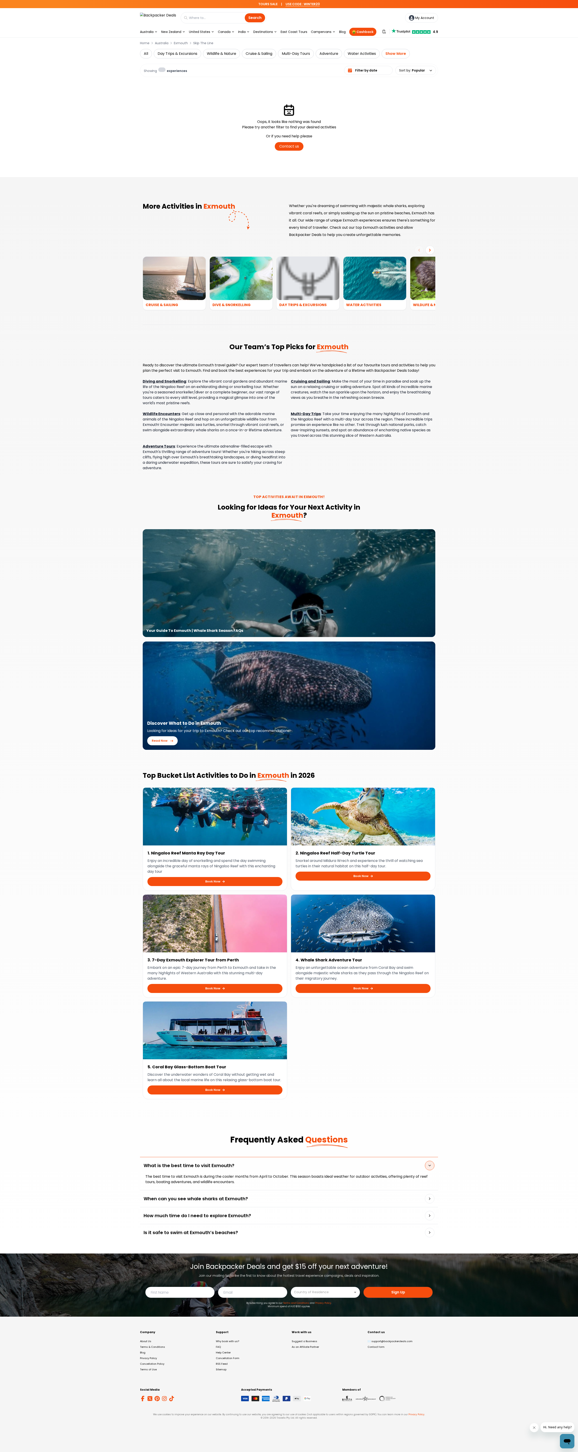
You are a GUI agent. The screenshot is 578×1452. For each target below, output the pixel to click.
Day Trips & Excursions (177, 53)
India (242, 32)
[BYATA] (347, 1398)
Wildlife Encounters (161, 413)
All (146, 53)
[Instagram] (164, 1398)
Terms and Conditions (296, 1303)
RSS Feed (222, 1364)
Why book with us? (227, 1341)
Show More (395, 53)
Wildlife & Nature (221, 53)
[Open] (355, 1292)
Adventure (328, 53)
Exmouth (181, 43)
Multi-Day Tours (296, 53)
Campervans (321, 32)
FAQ (218, 1347)
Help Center (223, 1352)
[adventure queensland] (366, 1398)
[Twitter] (150, 1398)
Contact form (376, 1347)
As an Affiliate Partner (305, 1347)
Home (144, 43)
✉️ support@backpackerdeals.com (390, 1341)
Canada (224, 32)
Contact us (289, 146)
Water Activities (362, 53)
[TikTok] (171, 1398)
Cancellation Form (227, 1358)
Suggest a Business (304, 1341)
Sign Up (398, 1292)
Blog (342, 32)
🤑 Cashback (362, 32)
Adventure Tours (159, 446)
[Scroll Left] (419, 250)
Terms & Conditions (152, 1347)
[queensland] (387, 1398)
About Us (145, 1341)
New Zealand (171, 32)
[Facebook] (142, 1398)
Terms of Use (148, 1369)
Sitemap (221, 1369)
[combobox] (322, 1292)
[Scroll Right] (429, 250)
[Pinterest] (157, 1398)
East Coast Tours (294, 32)
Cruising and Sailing (310, 381)
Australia (147, 32)
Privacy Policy (323, 1303)
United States (199, 32)
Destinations (263, 32)
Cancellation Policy (152, 1364)
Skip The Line (203, 43)
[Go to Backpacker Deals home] (158, 18)
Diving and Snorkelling (164, 381)
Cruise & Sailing (259, 53)
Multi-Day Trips (306, 413)
